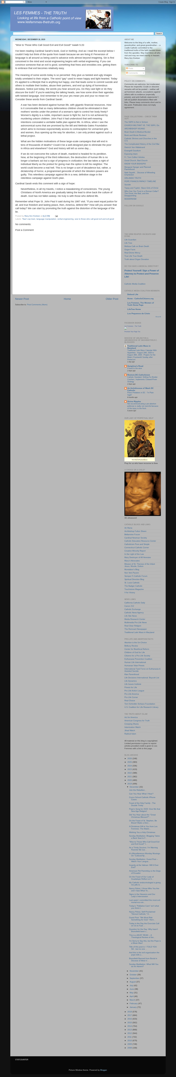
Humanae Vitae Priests (134, 666)
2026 (129, 758)
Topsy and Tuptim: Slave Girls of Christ (141, 188)
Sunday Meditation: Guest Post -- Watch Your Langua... (143, 860)
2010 (129, 1041)
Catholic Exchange (132, 609)
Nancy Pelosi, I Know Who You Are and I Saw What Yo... (144, 889)
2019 (129, 784)
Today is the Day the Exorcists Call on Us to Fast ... (144, 924)
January (133, 1007)
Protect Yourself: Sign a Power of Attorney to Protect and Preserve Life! (141, 273)
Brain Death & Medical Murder (137, 132)
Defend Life (132, 294)
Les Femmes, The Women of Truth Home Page (140, 304)
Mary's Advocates (132, 561)
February (134, 1003)
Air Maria (128, 528)
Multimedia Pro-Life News (135, 622)
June (132, 989)
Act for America (131, 717)
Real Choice (129, 701)
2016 (129, 1019)
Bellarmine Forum (132, 534)
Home (67, 298)
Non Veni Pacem (131, 573)
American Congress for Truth (137, 721)
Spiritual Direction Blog (134, 579)
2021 (129, 777)
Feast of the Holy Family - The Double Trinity (142, 804)
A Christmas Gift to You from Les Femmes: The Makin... (143, 827)
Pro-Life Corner (131, 697)
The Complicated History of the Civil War (142, 144)
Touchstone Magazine (134, 589)
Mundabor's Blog (131, 569)
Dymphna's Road (135, 366)
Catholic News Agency (134, 613)
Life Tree (128, 243)
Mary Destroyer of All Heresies (137, 557)
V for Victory (129, 593)
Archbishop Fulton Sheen (135, 531)
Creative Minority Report (135, 551)
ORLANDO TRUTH (132, 178)
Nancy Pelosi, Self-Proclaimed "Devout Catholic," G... (142, 913)
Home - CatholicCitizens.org (140, 299)
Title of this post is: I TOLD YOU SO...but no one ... (143, 948)
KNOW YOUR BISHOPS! (135, 164)
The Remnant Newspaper (135, 629)
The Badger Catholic (133, 586)
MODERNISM (130, 199)
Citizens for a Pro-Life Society (137, 656)
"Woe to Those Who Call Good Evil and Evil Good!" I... (144, 843)
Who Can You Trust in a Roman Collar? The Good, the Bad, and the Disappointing (141, 193)
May (132, 993)
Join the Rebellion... (137, 790)
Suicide (127, 185)
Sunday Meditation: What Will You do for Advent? (143, 965)
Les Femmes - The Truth (132, 326)
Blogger (103, 1070)
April (132, 996)
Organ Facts (129, 250)
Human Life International (135, 662)
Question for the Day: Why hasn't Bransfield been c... (143, 930)
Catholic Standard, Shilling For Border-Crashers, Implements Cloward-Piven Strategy (142, 379)
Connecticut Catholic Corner (136, 548)
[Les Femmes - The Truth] (125, 329)
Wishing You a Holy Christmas (142, 832)
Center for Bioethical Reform (136, 649)
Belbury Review (131, 646)
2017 (129, 1015)
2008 (129, 1048)
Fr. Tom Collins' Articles (134, 157)
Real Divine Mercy (132, 253)
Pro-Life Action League (134, 691)
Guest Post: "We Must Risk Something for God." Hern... (142, 919)
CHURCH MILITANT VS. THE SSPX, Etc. (142, 125)
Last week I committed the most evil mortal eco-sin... (144, 901)
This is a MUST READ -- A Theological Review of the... (142, 936)
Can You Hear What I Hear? (141, 794)
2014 (129, 1026)
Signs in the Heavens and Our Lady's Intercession (142, 895)
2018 (129, 1012)
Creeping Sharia (131, 724)
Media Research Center (134, 619)
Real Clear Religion (132, 626)
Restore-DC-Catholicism (138, 375)
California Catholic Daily (134, 603)
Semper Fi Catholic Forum (135, 576)
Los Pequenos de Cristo (138, 314)
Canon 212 (129, 606)
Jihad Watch (129, 730)
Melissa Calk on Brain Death (136, 246)
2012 (129, 1033)
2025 (129, 762)
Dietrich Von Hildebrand (134, 147)
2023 (129, 769)
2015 (129, 1023)
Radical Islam (130, 734)
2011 (129, 1037)
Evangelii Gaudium (132, 151)
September (135, 978)
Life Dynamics (130, 681)
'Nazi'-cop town (28, 219)
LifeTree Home (134, 309)
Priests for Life (130, 687)
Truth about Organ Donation (136, 259)
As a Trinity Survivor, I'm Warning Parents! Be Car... (143, 849)
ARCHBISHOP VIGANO (134, 129)
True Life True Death (133, 256)
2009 (129, 1044)
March (133, 1000)
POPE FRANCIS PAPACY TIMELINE (140, 181)
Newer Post (22, 298)
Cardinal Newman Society (135, 538)
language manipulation (46, 219)
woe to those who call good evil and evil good (94, 219)
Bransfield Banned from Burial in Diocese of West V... (143, 959)
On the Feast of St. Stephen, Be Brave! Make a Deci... (143, 822)
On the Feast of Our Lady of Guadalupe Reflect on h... (141, 878)
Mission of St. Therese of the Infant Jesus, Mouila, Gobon (139, 565)
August (133, 982)
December (134, 787)
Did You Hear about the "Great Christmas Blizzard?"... (142, 816)
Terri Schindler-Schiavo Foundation (139, 704)
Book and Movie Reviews (135, 135)
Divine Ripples (134, 401)
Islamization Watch (132, 727)
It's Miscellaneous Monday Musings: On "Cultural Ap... (144, 854)
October (133, 975)
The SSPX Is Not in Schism (136, 122)
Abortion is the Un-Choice (135, 643)
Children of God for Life (134, 652)
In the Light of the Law (134, 554)
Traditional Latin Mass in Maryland (139, 632)
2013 (129, 1030)
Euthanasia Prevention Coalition (138, 659)
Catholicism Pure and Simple (136, 544)
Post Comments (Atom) (37, 305)
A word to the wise (134, 368)
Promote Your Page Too (132, 331)
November (134, 971)
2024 (129, 766)
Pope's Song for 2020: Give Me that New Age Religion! (144, 810)
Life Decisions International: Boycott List (141, 678)
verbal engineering (65, 219)
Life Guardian (130, 240)
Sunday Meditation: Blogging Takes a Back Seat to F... (144, 837)
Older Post (112, 298)
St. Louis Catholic (132, 583)
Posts (130, 68)
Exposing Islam (131, 154)
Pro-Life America (131, 694)
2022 (129, 773)
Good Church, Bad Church (136, 160)
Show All (158, 316)
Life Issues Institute (132, 684)
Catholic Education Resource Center (140, 541)
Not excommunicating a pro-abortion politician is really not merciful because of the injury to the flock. (142, 406)
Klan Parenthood (131, 674)
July (132, 985)
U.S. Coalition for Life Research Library (141, 707)
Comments (133, 73)
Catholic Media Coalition (134, 284)
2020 (129, 780)
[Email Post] (56, 216)
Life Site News (130, 616)
